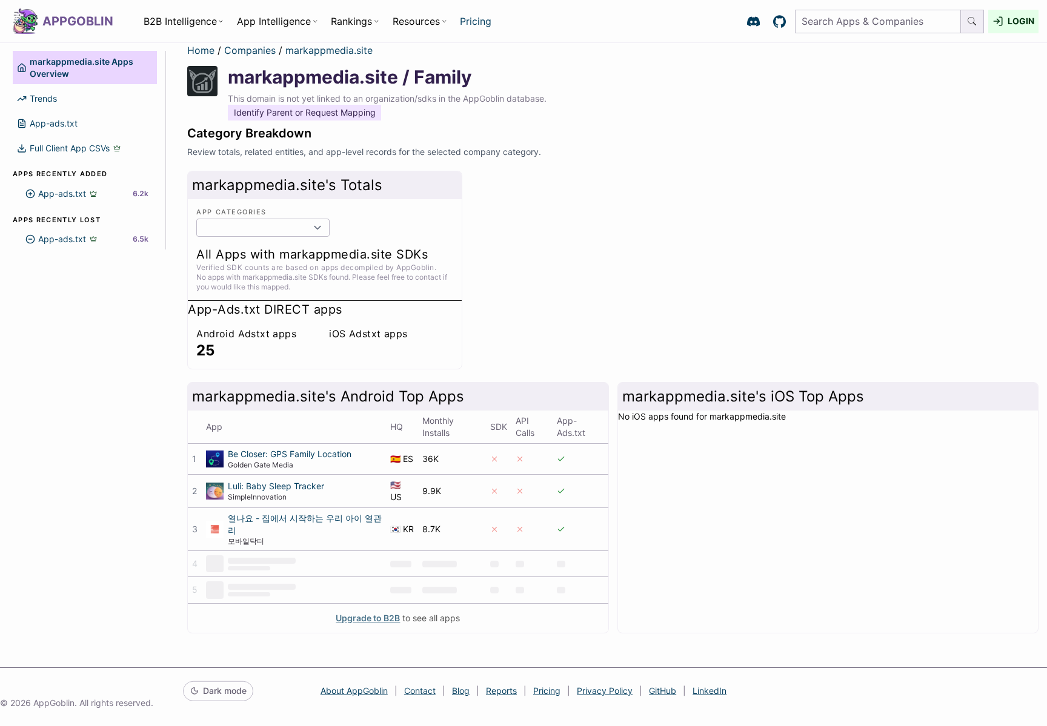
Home (200, 50)
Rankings (351, 21)
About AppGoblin (354, 690)
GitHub (662, 690)
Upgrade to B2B (368, 618)
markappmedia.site (329, 50)
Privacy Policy (605, 690)
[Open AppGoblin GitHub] (779, 21)
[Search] (972, 21)
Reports (501, 690)
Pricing (475, 21)
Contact (420, 690)
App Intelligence (274, 21)
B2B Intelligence (180, 21)
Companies (251, 50)
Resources (416, 21)
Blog (461, 690)
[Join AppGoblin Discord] (753, 21)
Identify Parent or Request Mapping (305, 112)
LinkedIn (709, 690)
